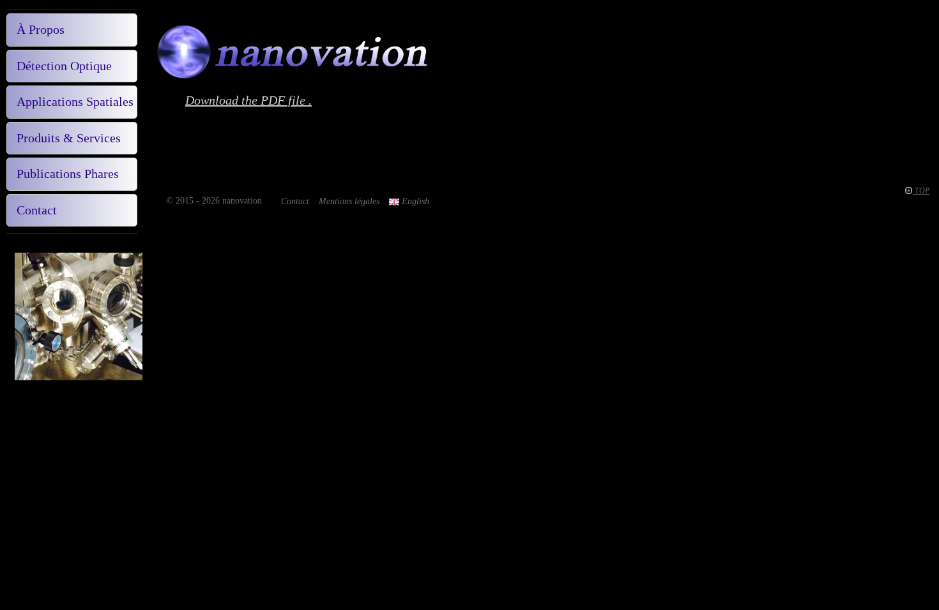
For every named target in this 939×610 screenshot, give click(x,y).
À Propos (41, 29)
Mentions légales (349, 201)
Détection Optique (64, 66)
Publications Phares (68, 174)
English (414, 201)
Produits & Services (69, 138)
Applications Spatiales (75, 101)
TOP (921, 190)
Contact (37, 210)
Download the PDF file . (248, 100)
